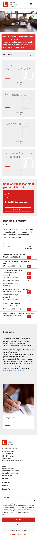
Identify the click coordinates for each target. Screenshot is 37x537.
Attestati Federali (8, 468)
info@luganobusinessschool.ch (13, 370)
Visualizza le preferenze (18, 530)
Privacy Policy (22, 534)
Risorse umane (7, 475)
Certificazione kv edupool (10, 471)
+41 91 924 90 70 (8, 458)
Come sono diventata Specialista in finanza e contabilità (16, 421)
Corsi (4, 466)
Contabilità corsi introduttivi (11, 473)
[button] (34, 500)
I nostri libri (6, 482)
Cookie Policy (13, 534)
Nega (18, 525)
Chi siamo (5, 479)
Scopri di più (19, 82)
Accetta (18, 520)
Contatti (5, 486)
